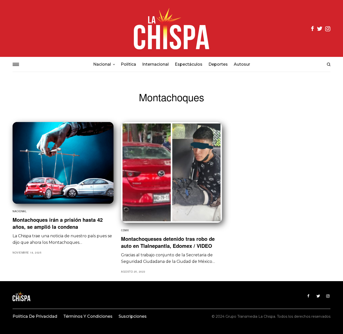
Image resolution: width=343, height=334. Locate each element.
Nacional (20, 211)
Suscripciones (133, 316)
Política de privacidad (35, 316)
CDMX (125, 230)
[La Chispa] (171, 28)
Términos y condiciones (87, 316)
